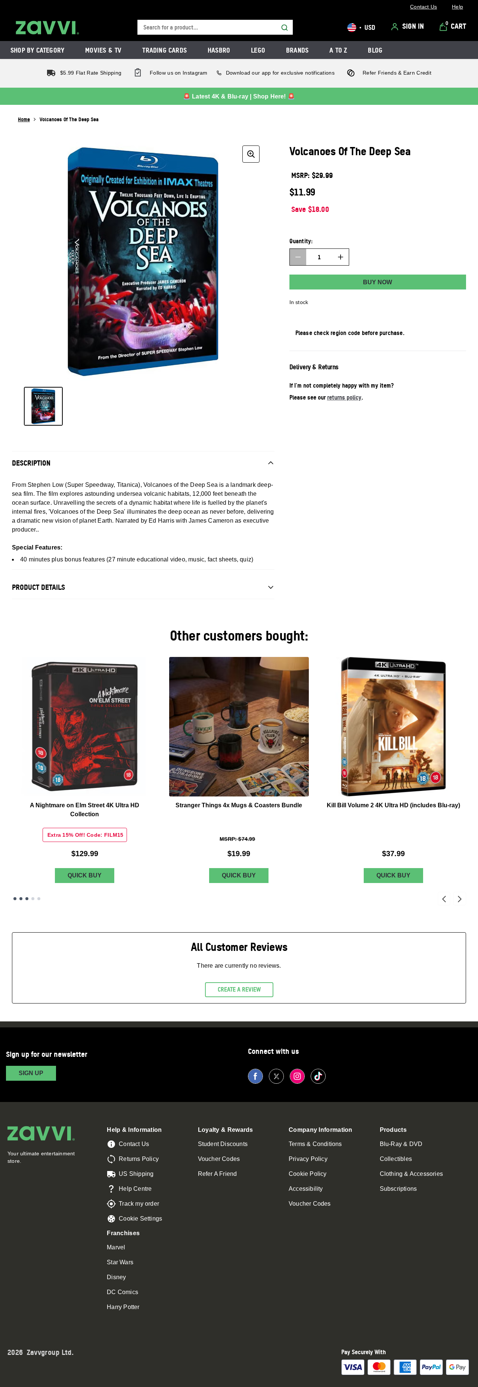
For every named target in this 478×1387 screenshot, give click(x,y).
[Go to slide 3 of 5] (26, 898)
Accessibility (306, 1189)
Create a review (239, 989)
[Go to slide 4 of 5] (32, 898)
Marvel (116, 1247)
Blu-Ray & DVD (401, 1144)
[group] (143, 262)
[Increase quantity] (340, 257)
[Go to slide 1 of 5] (14, 898)
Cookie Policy (308, 1174)
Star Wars (120, 1262)
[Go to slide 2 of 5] (20, 898)
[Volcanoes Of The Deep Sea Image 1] (43, 406)
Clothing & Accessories (411, 1174)
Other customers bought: (239, 635)
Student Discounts (223, 1144)
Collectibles (396, 1159)
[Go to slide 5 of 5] (38, 898)
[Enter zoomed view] (251, 154)
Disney (116, 1277)
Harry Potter (123, 1307)
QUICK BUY (85, 875)
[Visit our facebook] (255, 1076)
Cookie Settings (140, 1218)
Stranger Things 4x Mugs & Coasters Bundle (239, 805)
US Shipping (136, 1174)
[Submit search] (284, 27)
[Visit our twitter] (276, 1076)
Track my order (139, 1203)
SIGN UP (31, 1073)
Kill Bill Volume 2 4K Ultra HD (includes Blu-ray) (393, 805)
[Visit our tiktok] (318, 1076)
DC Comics (122, 1292)
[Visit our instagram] (297, 1076)
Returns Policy (139, 1159)
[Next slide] (459, 898)
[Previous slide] (444, 898)
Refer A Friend (217, 1174)
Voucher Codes (219, 1159)
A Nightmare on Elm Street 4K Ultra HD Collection (84, 809)
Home (24, 119)
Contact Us (134, 1144)
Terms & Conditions (315, 1144)
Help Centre (135, 1189)
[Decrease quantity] (298, 257)
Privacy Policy (308, 1159)
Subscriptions (398, 1189)
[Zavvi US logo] (47, 27)
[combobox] (215, 27)
